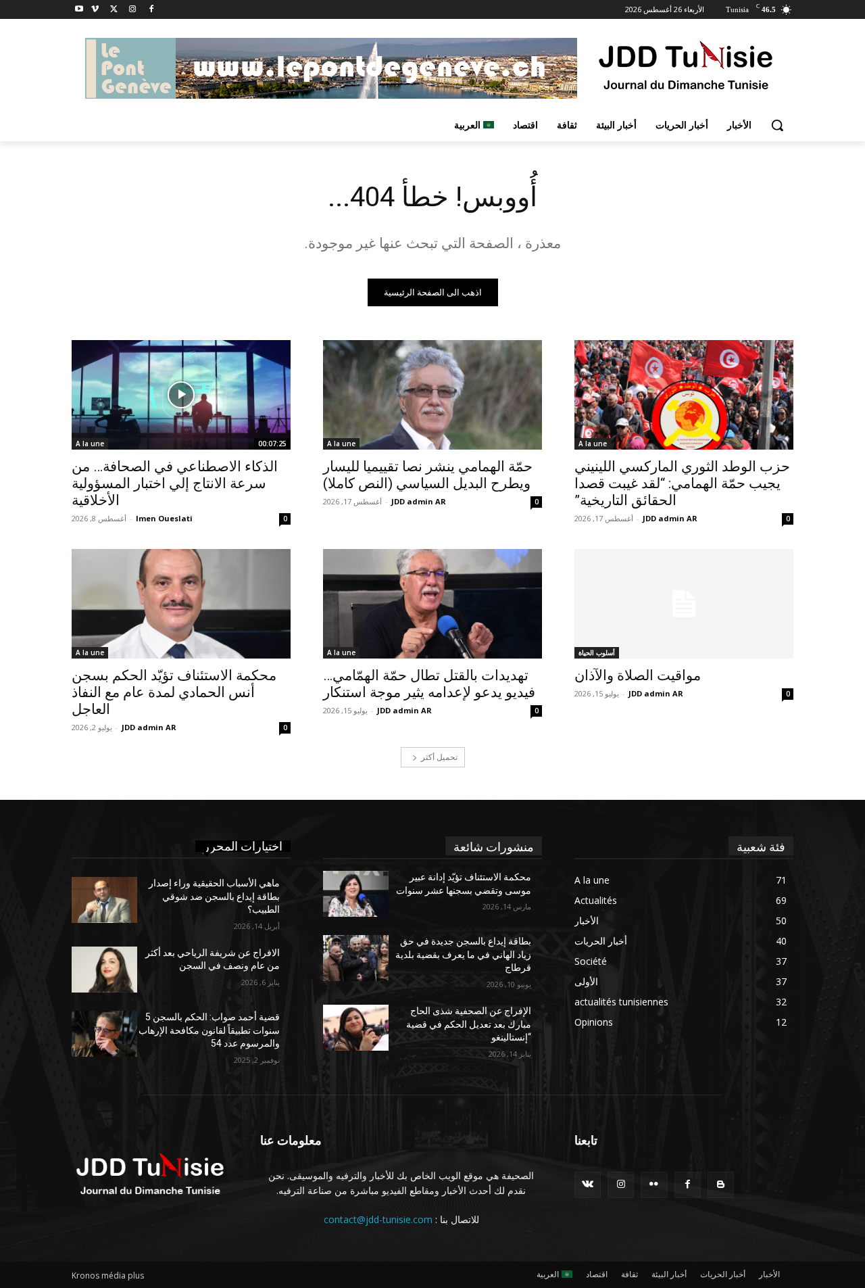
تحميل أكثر (439, 757)
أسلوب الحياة (596, 652)
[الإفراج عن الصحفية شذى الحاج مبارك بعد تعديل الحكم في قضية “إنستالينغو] (356, 1028)
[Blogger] (721, 1185)
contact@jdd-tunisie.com (378, 1219)
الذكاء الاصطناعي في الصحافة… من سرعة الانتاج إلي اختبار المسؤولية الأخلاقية (175, 483)
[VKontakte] (587, 1185)
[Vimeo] (95, 10)
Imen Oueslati (164, 518)
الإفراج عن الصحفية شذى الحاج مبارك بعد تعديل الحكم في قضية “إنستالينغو (468, 1024)
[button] (777, 125)
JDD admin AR (670, 518)
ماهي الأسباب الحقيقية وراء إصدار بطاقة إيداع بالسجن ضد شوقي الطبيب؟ (214, 896)
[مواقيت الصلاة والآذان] (683, 604)
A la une (592, 443)
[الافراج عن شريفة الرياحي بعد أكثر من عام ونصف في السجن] (104, 970)
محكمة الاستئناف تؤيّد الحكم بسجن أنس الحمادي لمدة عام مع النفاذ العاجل (174, 692)
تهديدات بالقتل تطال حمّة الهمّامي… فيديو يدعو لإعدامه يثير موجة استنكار (429, 683)
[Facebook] (151, 10)
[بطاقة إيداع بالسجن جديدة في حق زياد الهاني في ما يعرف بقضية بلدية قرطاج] (356, 958)
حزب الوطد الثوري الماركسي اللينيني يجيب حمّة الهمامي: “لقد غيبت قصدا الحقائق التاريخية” (682, 483)
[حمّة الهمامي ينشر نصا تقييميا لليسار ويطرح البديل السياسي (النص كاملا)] (432, 395)
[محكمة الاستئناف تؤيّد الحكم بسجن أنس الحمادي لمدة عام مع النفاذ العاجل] (181, 604)
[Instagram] (132, 10)
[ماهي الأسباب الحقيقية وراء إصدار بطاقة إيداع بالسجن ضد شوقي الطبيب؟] (104, 900)
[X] (114, 10)
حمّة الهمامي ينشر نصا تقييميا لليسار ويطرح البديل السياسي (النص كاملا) (428, 475)
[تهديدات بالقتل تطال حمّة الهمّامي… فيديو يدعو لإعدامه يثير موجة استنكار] (432, 604)
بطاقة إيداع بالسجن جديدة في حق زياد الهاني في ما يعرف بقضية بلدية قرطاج (463, 954)
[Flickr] (654, 1185)
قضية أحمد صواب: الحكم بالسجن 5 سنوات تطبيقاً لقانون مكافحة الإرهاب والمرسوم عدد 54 (209, 1030)
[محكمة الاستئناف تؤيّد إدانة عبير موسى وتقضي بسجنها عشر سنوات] (356, 894)
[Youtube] (79, 10)
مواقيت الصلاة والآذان (637, 675)
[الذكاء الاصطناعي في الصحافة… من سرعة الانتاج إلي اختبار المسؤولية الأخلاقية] (181, 395)
